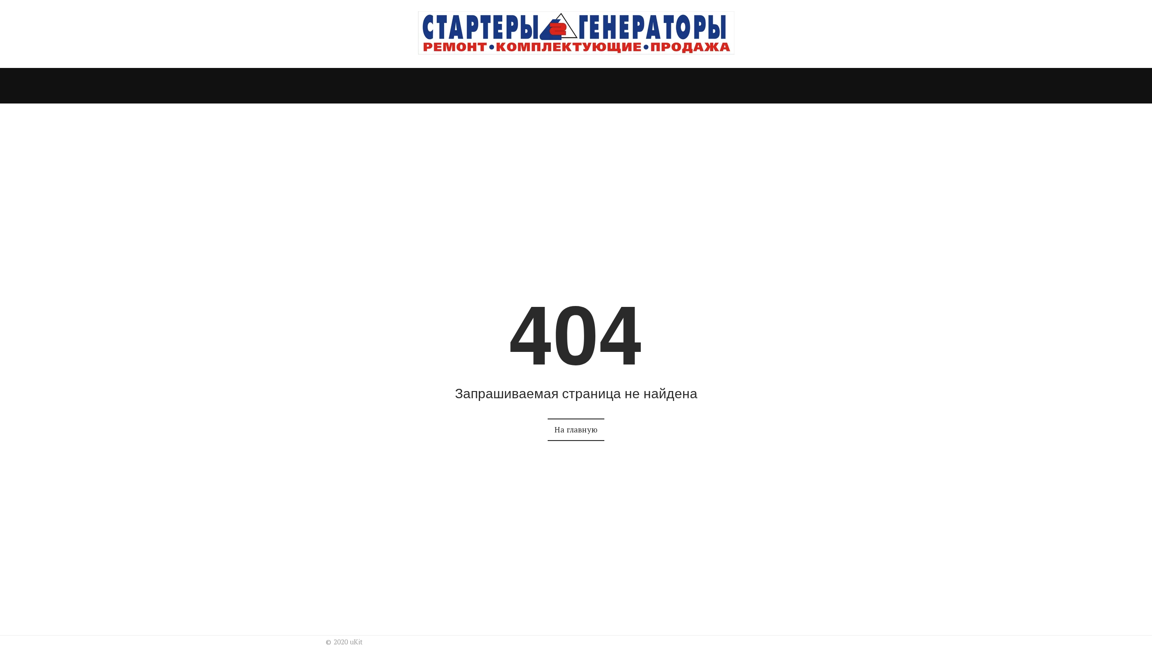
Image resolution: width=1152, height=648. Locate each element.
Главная (429, 86)
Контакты (600, 86)
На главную (576, 429)
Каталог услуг (489, 86)
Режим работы (665, 86)
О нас (553, 86)
